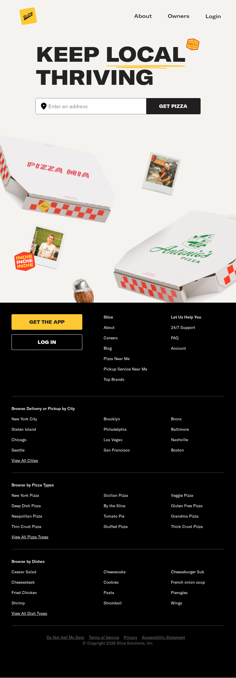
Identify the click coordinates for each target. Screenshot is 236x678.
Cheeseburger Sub (187, 571)
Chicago (19, 439)
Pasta (109, 592)
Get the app (46, 322)
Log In (47, 342)
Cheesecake (114, 571)
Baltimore (180, 429)
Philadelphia (115, 429)
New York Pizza (25, 495)
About (143, 16)
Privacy (130, 637)
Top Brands (114, 379)
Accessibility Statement (163, 637)
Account (178, 348)
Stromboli (113, 603)
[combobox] (97, 106)
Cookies (111, 582)
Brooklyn (112, 419)
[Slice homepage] (28, 17)
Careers (111, 337)
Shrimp (18, 603)
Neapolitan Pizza (27, 516)
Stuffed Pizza (116, 526)
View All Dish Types (29, 613)
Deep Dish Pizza (26, 505)
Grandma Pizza (185, 516)
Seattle (18, 450)
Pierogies (179, 592)
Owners (178, 16)
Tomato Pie (114, 516)
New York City (24, 419)
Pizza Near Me (117, 358)
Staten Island (24, 429)
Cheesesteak (23, 582)
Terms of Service (104, 637)
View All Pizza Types (30, 537)
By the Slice (114, 505)
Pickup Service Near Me (125, 369)
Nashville (179, 439)
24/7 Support (183, 327)
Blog (108, 348)
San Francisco (117, 450)
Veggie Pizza (182, 495)
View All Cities (25, 460)
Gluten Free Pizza (187, 505)
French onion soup (188, 582)
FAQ (174, 337)
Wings (176, 603)
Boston (177, 450)
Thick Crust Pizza (187, 526)
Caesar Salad (24, 571)
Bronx (176, 419)
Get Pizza (173, 106)
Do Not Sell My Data (65, 637)
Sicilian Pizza (116, 495)
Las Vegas (113, 439)
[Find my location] (42, 106)
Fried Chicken (24, 592)
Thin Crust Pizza (26, 526)
